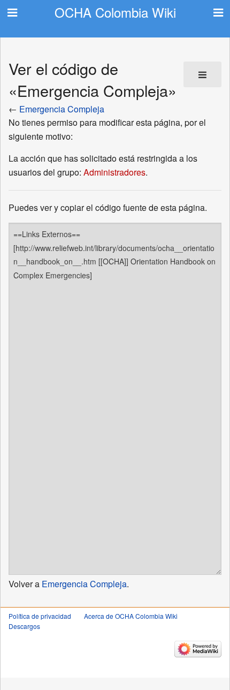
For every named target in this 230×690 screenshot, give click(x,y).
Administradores (114, 172)
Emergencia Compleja (61, 109)
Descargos (24, 626)
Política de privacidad (40, 615)
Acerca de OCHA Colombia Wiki (131, 615)
